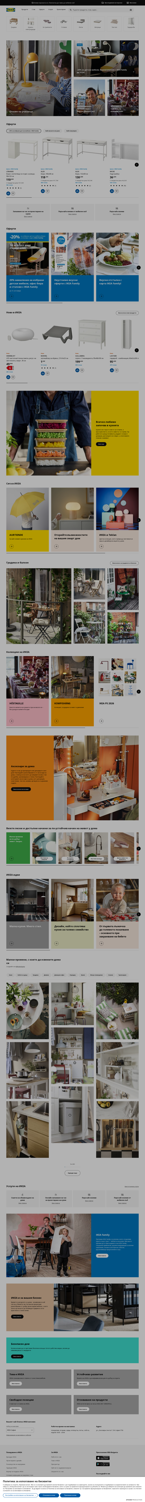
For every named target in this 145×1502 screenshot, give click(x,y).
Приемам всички (70, 1495)
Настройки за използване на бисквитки (19, 1495)
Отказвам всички (49, 1495)
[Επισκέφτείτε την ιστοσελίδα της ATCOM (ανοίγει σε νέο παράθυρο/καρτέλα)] (134, 1500)
